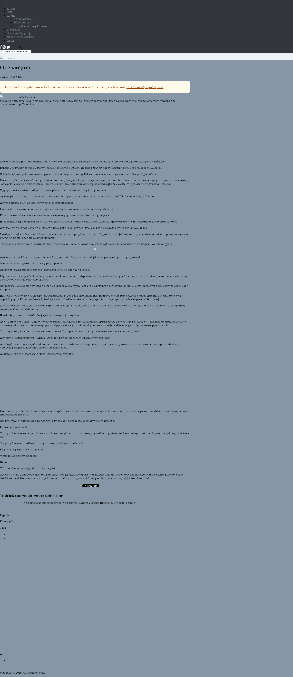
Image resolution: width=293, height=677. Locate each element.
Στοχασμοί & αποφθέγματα (30, 26)
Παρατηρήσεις (23, 521)
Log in (10, 40)
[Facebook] (1, 47)
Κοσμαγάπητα (22, 19)
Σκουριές (50, 527)
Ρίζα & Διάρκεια (23, 22)
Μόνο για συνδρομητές (20, 36)
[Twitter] (8, 47)
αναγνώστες (30, 527)
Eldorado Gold (14, 527)
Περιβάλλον (40, 521)
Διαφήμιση (13, 29)
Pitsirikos (16, 515)
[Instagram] (4, 47)
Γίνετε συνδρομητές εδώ (144, 87)
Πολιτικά (54, 521)
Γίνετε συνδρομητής (19, 33)
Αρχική (11, 8)
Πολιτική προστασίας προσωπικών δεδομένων (34, 660)
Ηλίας (41, 527)
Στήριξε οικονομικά (11, 502)
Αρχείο (11, 15)
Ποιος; (10, 11)
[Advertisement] (94, 132)
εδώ (139, 502)
